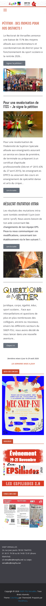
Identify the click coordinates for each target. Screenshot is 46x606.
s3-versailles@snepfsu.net (12, 559)
